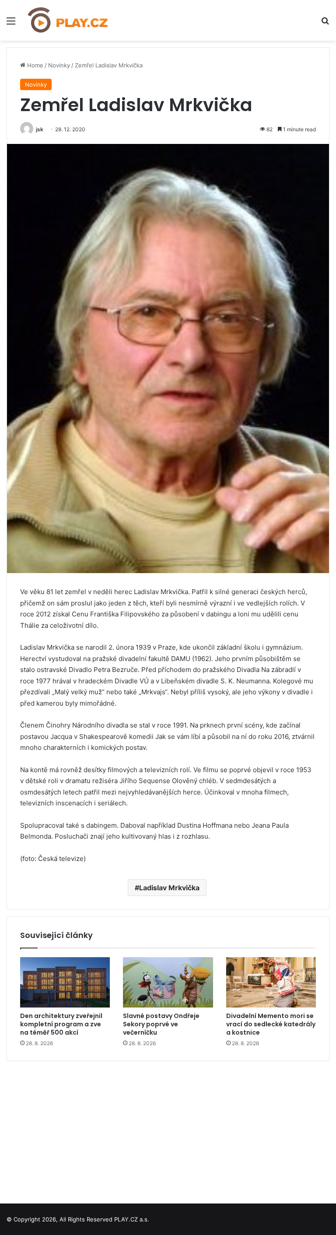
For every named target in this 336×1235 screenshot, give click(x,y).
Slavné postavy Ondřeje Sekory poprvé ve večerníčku (161, 1024)
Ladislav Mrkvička (169, 887)
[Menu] (11, 24)
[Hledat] (325, 24)
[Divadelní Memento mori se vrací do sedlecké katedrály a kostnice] (271, 982)
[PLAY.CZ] (68, 20)
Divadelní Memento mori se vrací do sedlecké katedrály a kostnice (270, 1024)
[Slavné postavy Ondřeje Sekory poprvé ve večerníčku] (168, 982)
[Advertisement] (168, 1129)
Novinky (59, 65)
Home (34, 65)
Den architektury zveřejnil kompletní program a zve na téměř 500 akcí (61, 1024)
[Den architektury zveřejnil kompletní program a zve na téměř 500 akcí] (65, 982)
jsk (39, 129)
